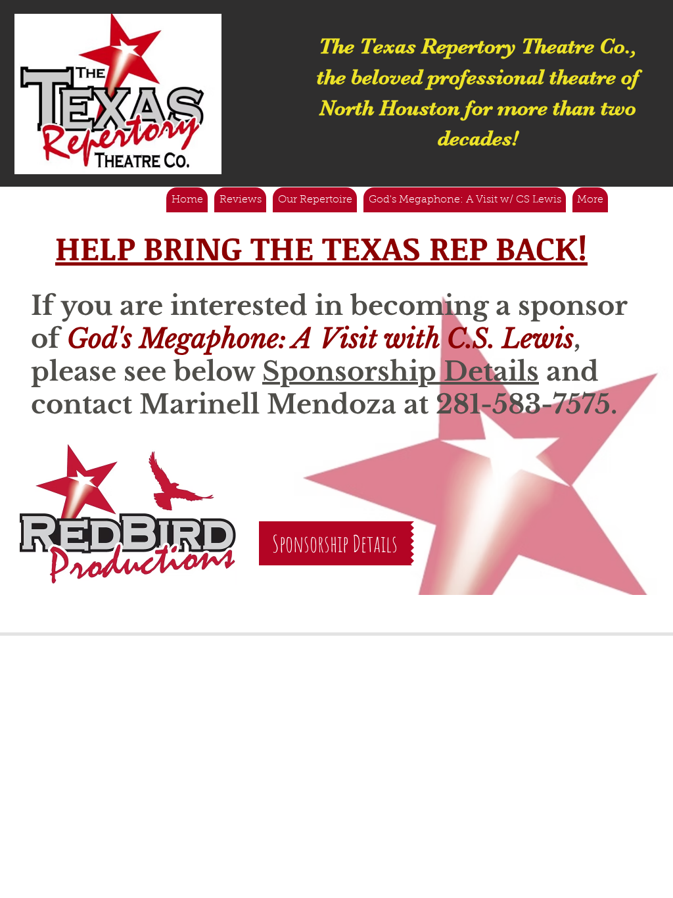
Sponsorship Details (400, 371)
